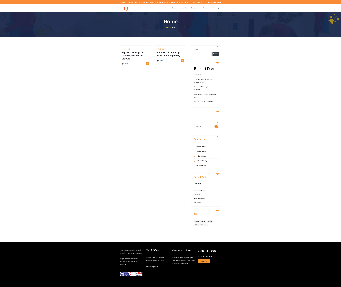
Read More (147, 63)
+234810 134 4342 (205, 256)
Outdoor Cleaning (202, 161)
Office (197, 225)
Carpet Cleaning (201, 147)
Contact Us (204, 261)
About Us (183, 8)
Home (174, 8)
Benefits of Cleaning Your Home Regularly (200, 198)
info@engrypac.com (214, 2)
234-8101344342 (198, 2)
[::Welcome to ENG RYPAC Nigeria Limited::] (126, 9)
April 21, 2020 (127, 49)
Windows (204, 225)
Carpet (197, 221)
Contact (206, 8)
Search (196, 49)
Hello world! (198, 75)
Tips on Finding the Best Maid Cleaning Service (133, 55)
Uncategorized (201, 165)
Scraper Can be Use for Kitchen (204, 102)
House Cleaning (201, 151)
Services (194, 8)
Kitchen (210, 221)
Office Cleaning (201, 156)
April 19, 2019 (162, 49)
